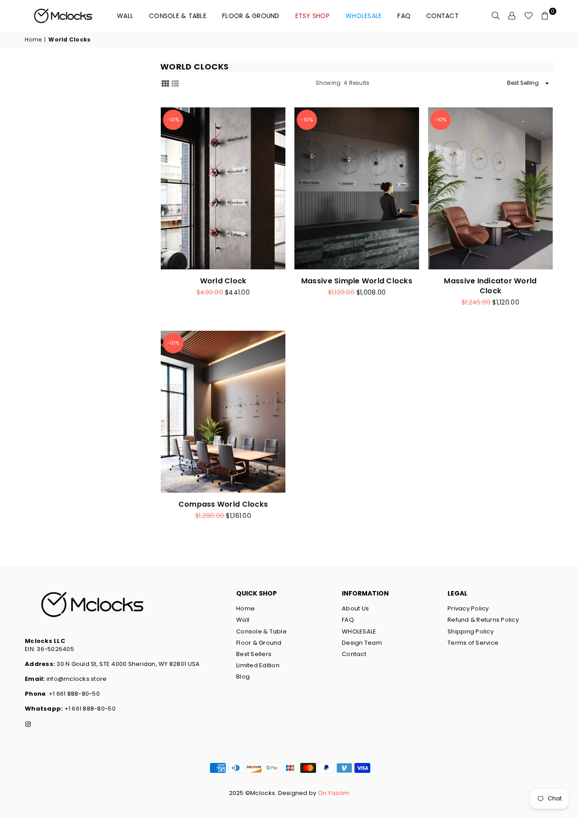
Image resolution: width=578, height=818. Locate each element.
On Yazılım (334, 793)
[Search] (496, 16)
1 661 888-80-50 (92, 708)
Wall (242, 619)
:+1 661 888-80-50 (73, 693)
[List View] (175, 83)
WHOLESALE (359, 631)
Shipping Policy (470, 631)
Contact (442, 15)
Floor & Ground (251, 15)
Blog (243, 676)
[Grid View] (165, 83)
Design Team (362, 642)
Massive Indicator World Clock (490, 286)
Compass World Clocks (223, 504)
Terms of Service (473, 642)
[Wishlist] (528, 16)
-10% (173, 119)
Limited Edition (258, 665)
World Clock (223, 281)
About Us (355, 608)
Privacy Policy (468, 608)
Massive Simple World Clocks (356, 281)
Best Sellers (253, 654)
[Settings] (512, 16)
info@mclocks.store (77, 679)
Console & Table (177, 15)
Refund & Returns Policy (483, 619)
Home (33, 39)
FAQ (403, 15)
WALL (125, 15)
